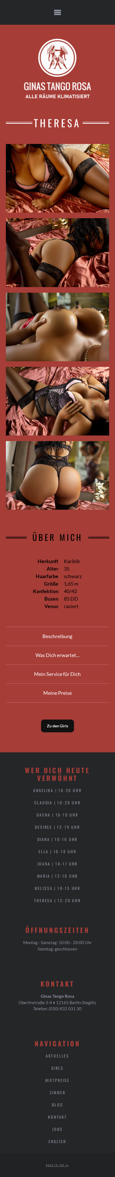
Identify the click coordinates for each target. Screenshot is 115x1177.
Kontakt (57, 1117)
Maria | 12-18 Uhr (57, 876)
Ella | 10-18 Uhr (57, 851)
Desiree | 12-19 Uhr (57, 827)
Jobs (57, 1129)
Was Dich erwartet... (57, 655)
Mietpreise (57, 1080)
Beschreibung (57, 636)
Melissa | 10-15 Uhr (57, 888)
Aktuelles (57, 1056)
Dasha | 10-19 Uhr (57, 815)
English (57, 1141)
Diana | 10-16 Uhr (57, 839)
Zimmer (58, 1092)
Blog (57, 1105)
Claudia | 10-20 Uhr (57, 802)
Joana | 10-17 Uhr (57, 864)
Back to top (56, 1165)
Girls (57, 1068)
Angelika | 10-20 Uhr (57, 790)
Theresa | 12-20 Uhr (57, 900)
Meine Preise (57, 693)
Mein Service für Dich (57, 674)
